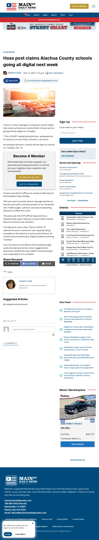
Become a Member (79, 6)
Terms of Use (46, 519)
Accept (8, 534)
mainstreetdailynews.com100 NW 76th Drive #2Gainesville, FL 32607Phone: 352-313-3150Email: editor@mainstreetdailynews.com (25, 506)
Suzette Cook (14, 72)
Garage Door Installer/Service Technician (76, 193)
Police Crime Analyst (68, 187)
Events (36, 15)
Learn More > (20, 534)
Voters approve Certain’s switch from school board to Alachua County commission (79, 375)
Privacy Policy (62, 519)
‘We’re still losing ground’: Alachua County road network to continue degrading (78, 319)
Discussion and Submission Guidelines (21, 519)
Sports (54, 15)
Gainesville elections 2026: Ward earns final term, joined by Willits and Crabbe (79, 357)
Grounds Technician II (68, 167)
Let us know (67, 155)
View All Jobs (83, 200)
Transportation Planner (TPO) (72, 174)
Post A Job (71, 200)
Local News (9, 52)
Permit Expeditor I (67, 180)
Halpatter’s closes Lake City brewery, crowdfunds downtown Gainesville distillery (78, 329)
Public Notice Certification (63, 526)
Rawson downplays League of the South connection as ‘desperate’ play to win (79, 339)
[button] (63, 421)
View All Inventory (77, 460)
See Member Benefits (29, 177)
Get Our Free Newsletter (49, 20)
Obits (63, 15)
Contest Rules (78, 519)
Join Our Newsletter (29, 184)
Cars (71, 15)
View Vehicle (77, 444)
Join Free (78, 140)
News (45, 15)
